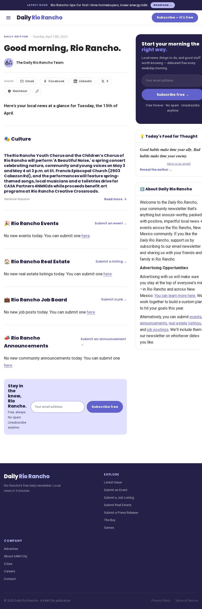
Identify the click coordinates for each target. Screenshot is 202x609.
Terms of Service (186, 600)
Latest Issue (113, 482)
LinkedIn (85, 81)
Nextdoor (20, 91)
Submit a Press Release (121, 512)
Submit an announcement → (103, 341)
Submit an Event (115, 490)
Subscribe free (105, 406)
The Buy (109, 520)
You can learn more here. (175, 295)
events (196, 316)
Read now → (162, 5)
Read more (113, 199)
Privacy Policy (161, 600)
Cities (8, 564)
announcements (153, 323)
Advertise (11, 549)
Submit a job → (114, 299)
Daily (39, 17)
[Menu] (8, 17)
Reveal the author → (156, 170)
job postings (157, 329)
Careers (9, 571)
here (86, 235)
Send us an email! (179, 163)
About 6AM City (15, 556)
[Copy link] (37, 91)
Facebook (56, 81)
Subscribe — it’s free (175, 17)
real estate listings (185, 323)
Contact (10, 579)
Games (109, 527)
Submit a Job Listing (119, 497)
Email (29, 81)
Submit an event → (111, 223)
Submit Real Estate (117, 505)
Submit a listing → (111, 261)
